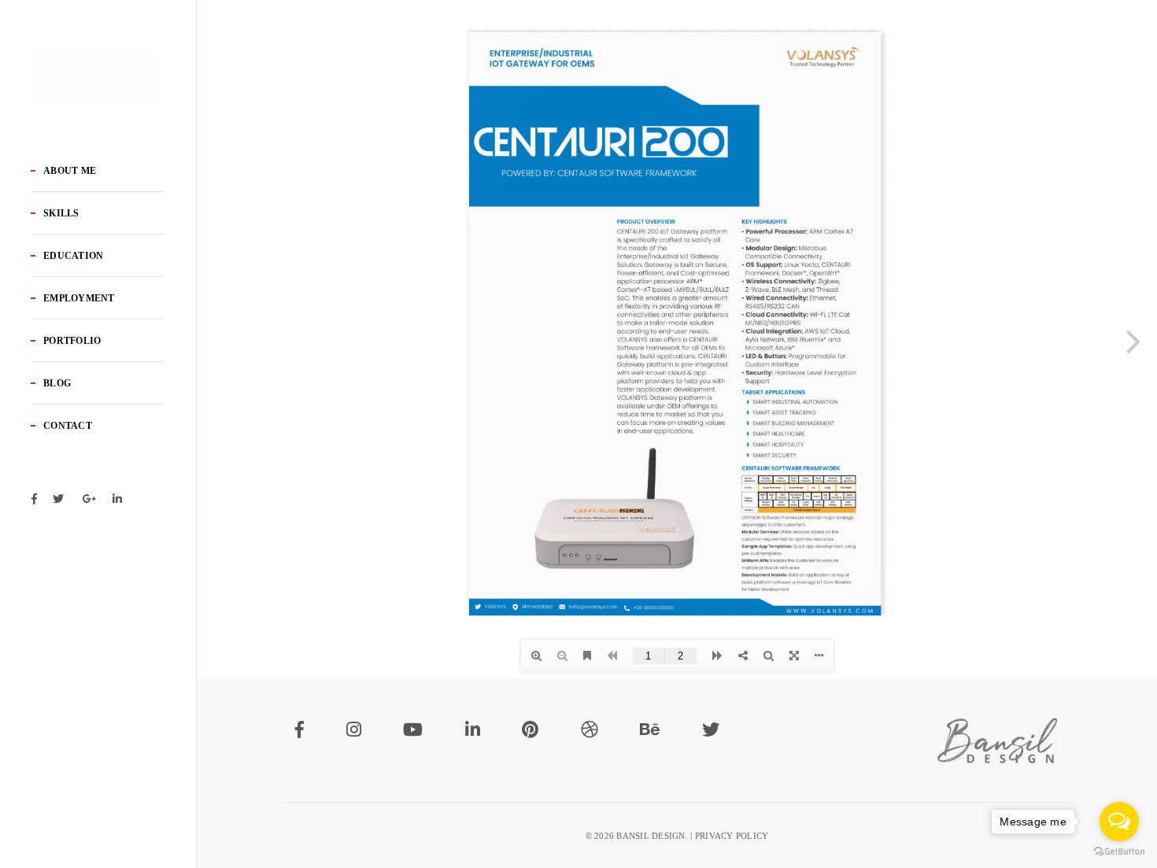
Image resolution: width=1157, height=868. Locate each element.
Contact (67, 425)
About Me (69, 170)
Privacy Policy (732, 835)
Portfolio (72, 340)
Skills (61, 213)
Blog (57, 383)
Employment (79, 298)
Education (73, 255)
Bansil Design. (652, 835)
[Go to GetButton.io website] (1119, 852)
